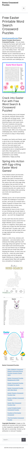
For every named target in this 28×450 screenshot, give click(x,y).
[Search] (24, 440)
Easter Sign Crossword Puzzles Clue (14, 404)
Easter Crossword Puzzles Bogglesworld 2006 (15, 379)
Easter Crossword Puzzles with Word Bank (15, 389)
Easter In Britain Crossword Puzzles (16, 399)
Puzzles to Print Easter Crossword (14, 414)
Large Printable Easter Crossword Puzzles (14, 409)
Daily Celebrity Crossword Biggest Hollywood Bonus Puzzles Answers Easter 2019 (15, 372)
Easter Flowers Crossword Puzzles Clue (15, 394)
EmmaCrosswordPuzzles (10, 38)
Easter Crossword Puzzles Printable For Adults (15, 384)
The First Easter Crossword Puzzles (16, 419)
